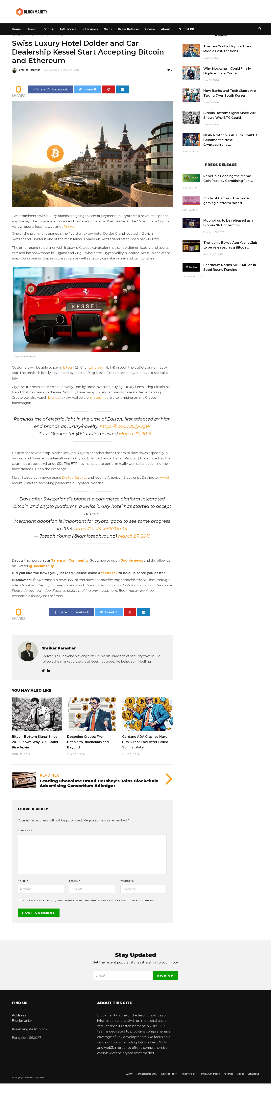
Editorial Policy (169, 1073)
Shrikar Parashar (29, 69)
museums (98, 398)
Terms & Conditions (209, 1073)
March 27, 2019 (135, 433)
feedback (109, 573)
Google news (131, 560)
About (165, 29)
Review (150, 29)
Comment (26, 830)
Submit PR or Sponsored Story (141, 1073)
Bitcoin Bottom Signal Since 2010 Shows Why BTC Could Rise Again (35, 742)
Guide (108, 29)
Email (74, 881)
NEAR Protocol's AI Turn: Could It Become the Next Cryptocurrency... (230, 140)
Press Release (128, 29)
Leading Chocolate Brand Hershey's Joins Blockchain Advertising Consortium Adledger (99, 783)
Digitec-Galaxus (74, 477)
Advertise (228, 1073)
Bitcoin (49, 29)
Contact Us (253, 1073)
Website (127, 881)
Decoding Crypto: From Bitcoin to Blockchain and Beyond (88, 742)
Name (23, 881)
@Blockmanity (41, 566)
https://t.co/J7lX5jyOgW (125, 426)
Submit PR (186, 29)
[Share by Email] (122, 89)
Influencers (68, 29)
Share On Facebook (52, 89)
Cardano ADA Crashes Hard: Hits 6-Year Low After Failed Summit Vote (145, 742)
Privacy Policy (188, 1073)
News (31, 29)
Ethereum (47, 35)
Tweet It (89, 89)
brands (53, 398)
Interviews (90, 29)
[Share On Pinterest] (108, 89)
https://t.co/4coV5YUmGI (100, 528)
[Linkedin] (48, 671)
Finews (68, 227)
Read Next (50, 775)
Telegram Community (70, 560)
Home (16, 29)
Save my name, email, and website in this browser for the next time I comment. (90, 900)
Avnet (164, 477)
